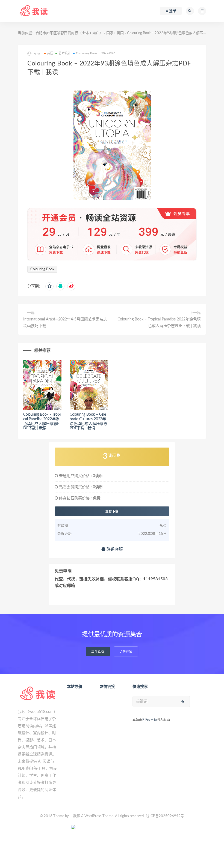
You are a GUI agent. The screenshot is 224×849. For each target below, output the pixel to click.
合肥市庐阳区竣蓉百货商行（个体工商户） (69, 33)
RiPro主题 (149, 719)
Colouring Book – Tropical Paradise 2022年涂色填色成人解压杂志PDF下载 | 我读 (159, 322)
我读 (76, 816)
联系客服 (114, 549)
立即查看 (97, 651)
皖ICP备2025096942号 (165, 816)
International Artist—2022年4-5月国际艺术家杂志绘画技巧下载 (65, 322)
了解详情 (125, 651)
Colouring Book (86, 53)
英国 (120, 33)
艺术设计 (64, 53)
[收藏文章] (49, 286)
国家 (109, 33)
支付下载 (112, 511)
